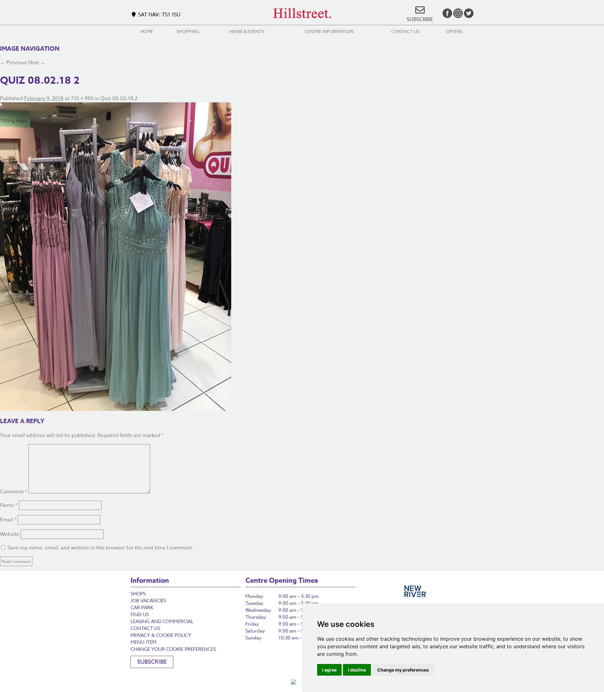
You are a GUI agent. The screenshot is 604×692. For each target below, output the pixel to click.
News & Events (247, 31)
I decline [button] (357, 669)
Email (8, 520)
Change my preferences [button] (403, 669)
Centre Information (329, 31)
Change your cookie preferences (173, 649)
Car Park (142, 607)
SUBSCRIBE (420, 19)
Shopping (187, 31)
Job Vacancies (148, 600)
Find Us (140, 614)
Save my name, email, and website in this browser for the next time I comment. (100, 548)
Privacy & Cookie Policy (161, 635)
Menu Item (143, 642)
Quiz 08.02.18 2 (118, 98)
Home (146, 31)
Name (9, 505)
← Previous (13, 62)
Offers (454, 31)
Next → (36, 62)
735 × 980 (82, 98)
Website (10, 534)
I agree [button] (329, 669)
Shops (138, 593)
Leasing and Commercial (162, 621)
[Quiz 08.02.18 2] (302, 256)
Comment (13, 492)
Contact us (405, 31)
